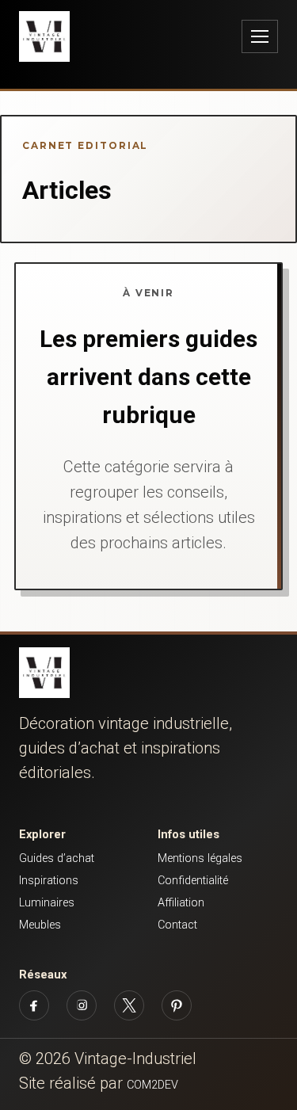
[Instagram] (82, 1005)
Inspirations (48, 880)
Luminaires (46, 903)
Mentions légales (200, 858)
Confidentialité (193, 880)
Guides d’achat (56, 858)
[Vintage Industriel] (44, 672)
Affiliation (181, 903)
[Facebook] (34, 1005)
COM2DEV (152, 1085)
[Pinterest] (177, 1005)
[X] (129, 1005)
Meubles (40, 925)
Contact (177, 925)
